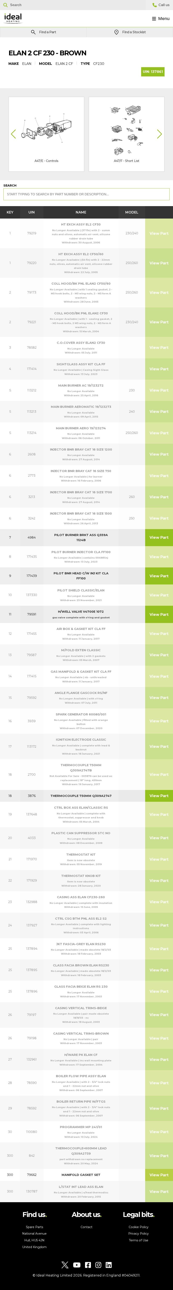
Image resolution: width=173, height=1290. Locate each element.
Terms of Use (138, 1240)
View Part (159, 233)
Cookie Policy (139, 1227)
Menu (164, 18)
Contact (86, 1227)
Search (9, 185)
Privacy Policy (138, 1233)
